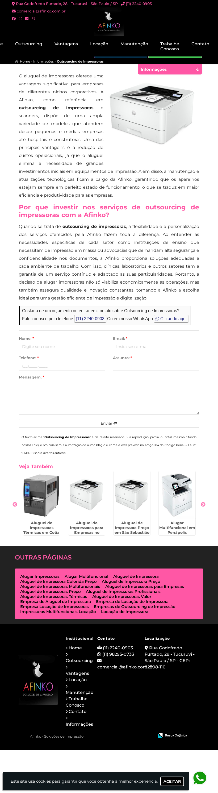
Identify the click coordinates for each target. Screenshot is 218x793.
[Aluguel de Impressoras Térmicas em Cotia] (41, 495)
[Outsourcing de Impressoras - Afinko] (109, 21)
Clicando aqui (173, 318)
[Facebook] (14, 18)
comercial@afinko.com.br (41, 11)
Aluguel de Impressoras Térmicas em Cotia (41, 528)
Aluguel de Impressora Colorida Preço (58, 581)
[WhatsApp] (33, 18)
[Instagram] (20, 18)
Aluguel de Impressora (136, 576)
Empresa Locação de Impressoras (54, 606)
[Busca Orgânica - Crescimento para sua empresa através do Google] (172, 734)
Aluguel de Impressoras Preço (50, 591)
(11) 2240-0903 (139, 3)
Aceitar (172, 781)
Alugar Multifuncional (86, 576)
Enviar (107, 423)
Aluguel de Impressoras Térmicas (53, 596)
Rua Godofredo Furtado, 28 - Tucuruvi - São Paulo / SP (67, 3)
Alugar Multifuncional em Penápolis (177, 528)
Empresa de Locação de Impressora (132, 601)
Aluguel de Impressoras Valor (121, 596)
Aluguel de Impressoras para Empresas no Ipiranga (86, 530)
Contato (200, 43)
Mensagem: (31, 377)
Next (203, 504)
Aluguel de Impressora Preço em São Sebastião (132, 528)
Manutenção (134, 43)
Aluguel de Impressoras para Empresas (144, 586)
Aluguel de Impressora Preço (131, 581)
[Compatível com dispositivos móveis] (148, 735)
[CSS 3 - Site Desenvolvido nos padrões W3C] (129, 735)
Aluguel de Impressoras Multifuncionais (60, 586)
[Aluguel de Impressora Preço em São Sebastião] (132, 495)
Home (75, 647)
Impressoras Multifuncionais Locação (58, 611)
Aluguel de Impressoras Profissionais (123, 591)
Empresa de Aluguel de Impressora (55, 601)
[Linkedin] (26, 18)
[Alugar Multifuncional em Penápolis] (177, 495)
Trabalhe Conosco (169, 46)
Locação (99, 43)
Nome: (26, 338)
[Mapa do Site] (97, 735)
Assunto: (122, 357)
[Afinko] (38, 680)
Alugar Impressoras (40, 576)
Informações (79, 724)
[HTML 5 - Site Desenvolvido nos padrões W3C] (111, 735)
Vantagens (66, 43)
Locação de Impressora (124, 611)
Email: (120, 338)
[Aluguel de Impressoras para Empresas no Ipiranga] (86, 495)
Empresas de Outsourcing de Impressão (134, 606)
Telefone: (29, 357)
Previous (15, 504)
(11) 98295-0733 (118, 654)
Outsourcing (28, 43)
